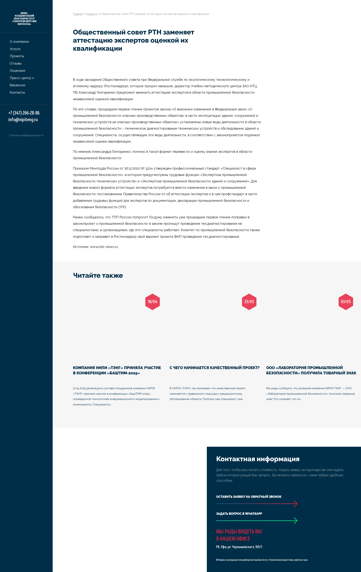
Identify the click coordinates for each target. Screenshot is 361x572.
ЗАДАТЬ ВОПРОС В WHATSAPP (239, 513)
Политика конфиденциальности (26, 135)
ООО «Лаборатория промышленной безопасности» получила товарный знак (311, 370)
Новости (92, 13)
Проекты (17, 56)
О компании (19, 42)
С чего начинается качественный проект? (215, 368)
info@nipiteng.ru (23, 119)
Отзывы (16, 63)
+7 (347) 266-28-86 (23, 113)
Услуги (15, 49)
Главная (78, 13)
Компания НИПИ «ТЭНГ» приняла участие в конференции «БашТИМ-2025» (117, 370)
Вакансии (17, 85)
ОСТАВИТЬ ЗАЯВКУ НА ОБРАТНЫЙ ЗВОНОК (248, 497)
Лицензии (17, 71)
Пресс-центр (20, 78)
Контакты (17, 92)
